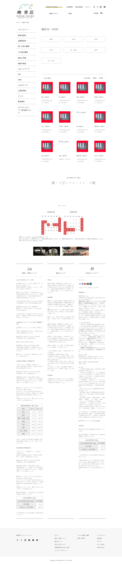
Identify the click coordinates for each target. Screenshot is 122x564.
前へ (53, 182)
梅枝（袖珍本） (81, 97)
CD (19, 74)
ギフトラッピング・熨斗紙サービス (24, 110)
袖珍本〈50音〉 (26, 22)
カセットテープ (23, 69)
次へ (93, 182)
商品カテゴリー (53, 13)
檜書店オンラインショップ (23, 535)
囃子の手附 (22, 58)
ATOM (83, 538)
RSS (79, 538)
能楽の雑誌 (22, 63)
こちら (98, 421)
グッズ (20, 96)
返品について (58, 541)
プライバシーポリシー (61, 550)
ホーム (18, 22)
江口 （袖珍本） (45, 126)
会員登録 (99, 538)
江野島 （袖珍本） (64, 126)
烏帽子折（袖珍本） (100, 126)
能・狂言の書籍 (23, 46)
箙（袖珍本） (80, 126)
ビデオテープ (23, 85)
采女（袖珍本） (45, 97)
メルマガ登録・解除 (83, 535)
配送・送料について (60, 538)
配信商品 (21, 101)
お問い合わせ (100, 547)
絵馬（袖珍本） (45, 156)
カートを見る (100, 544)
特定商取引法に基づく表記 (62, 547)
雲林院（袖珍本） (99, 97)
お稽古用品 (22, 90)
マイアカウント (101, 535)
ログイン (87, 7)
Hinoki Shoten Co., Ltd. (61, 560)
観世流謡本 (22, 35)
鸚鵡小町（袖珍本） (82, 156)
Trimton (70, 560)
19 (90, 183)
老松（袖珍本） (63, 156)
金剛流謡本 (22, 40)
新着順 (101, 78)
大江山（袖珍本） (99, 156)
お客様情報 (69, 7)
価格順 (95, 78)
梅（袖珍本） (63, 97)
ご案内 (70, 13)
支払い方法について (60, 544)
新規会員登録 (79, 7)
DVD (19, 79)
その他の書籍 (23, 52)
